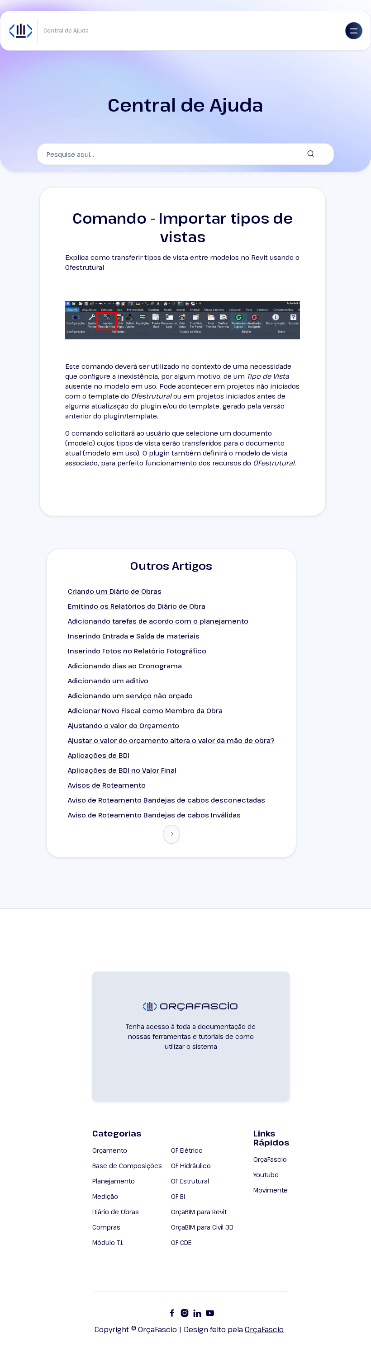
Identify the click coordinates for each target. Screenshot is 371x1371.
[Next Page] (171, 834)
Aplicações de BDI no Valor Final (122, 770)
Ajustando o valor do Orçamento (123, 725)
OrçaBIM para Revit (199, 1211)
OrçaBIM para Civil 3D (202, 1227)
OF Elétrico (187, 1150)
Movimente (270, 1190)
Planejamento (113, 1181)
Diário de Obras (115, 1211)
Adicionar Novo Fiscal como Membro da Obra (145, 710)
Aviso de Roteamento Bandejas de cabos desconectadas (166, 799)
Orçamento (109, 1150)
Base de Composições (127, 1165)
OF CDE (181, 1242)
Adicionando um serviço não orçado (130, 695)
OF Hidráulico (191, 1165)
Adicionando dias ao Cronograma (125, 665)
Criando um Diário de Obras (115, 591)
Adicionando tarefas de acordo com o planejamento (158, 620)
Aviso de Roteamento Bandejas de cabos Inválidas (154, 814)
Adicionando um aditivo (108, 680)
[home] (21, 30)
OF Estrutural (190, 1181)
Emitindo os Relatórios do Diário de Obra (136, 605)
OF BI (178, 1196)
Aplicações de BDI (98, 755)
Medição (105, 1196)
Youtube (266, 1174)
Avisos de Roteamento (107, 784)
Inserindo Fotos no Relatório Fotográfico (137, 650)
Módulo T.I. (108, 1242)
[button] (353, 30)
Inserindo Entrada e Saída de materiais (134, 635)
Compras (106, 1227)
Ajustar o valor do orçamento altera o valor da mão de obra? (171, 740)
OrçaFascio (270, 1159)
